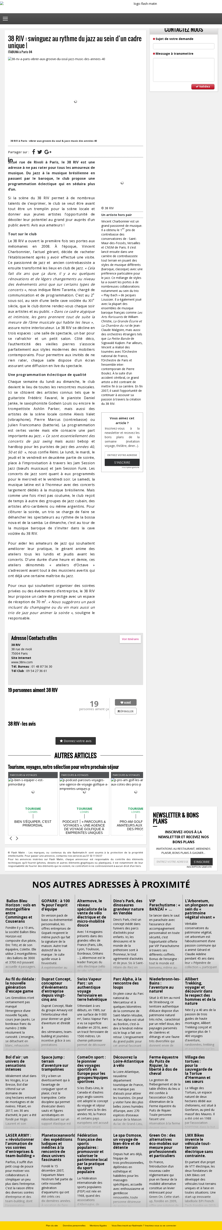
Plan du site (52, 1225)
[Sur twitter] (39, 151)
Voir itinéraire (130, 639)
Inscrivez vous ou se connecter (160, 1225)
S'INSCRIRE (202, 862)
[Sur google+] (47, 151)
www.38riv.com (22, 662)
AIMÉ (127, 703)
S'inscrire (122, 462)
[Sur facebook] (33, 151)
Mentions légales (98, 1225)
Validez (204, 86)
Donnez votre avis (77, 741)
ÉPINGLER (127, 711)
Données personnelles (74, 1225)
